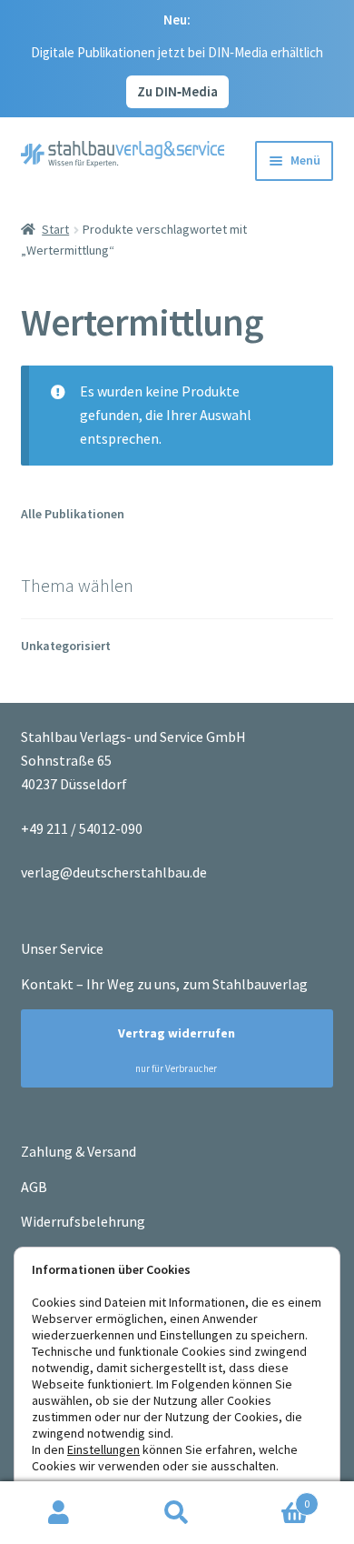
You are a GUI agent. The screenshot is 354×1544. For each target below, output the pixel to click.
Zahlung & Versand (78, 1151)
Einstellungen (103, 1449)
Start (55, 229)
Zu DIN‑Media (177, 91)
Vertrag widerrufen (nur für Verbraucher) (168, 1050)
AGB (34, 1187)
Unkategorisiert (66, 645)
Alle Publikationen (72, 514)
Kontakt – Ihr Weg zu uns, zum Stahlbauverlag (164, 984)
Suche (177, 1513)
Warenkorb (273, 1497)
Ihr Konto (59, 1513)
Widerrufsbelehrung (83, 1221)
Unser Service (62, 948)
